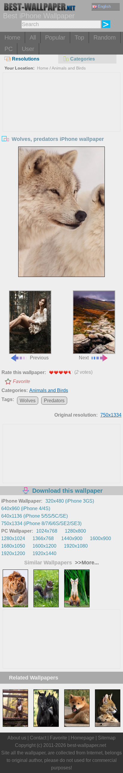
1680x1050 (13, 546)
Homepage (82, 737)
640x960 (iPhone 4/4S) (25, 508)
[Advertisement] (61, 118)
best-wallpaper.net (86, 745)
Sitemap (107, 737)
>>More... (86, 563)
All (33, 37)
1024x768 (46, 531)
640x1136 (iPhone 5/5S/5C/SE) (34, 516)
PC (8, 49)
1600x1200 (44, 546)
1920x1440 (44, 553)
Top (79, 37)
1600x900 (100, 538)
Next (84, 357)
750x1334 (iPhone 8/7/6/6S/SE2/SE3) (41, 523)
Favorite (21, 381)
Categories (82, 58)
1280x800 (75, 531)
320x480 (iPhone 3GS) (69, 501)
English (104, 6)
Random (104, 37)
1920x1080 (76, 546)
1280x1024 (13, 538)
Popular (55, 37)
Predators (54, 400)
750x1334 (111, 415)
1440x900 (71, 538)
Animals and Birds (69, 68)
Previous (39, 357)
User (28, 49)
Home (12, 37)
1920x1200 (13, 553)
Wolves (28, 400)
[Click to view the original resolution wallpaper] (61, 212)
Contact (38, 737)
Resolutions (25, 58)
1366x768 (43, 538)
